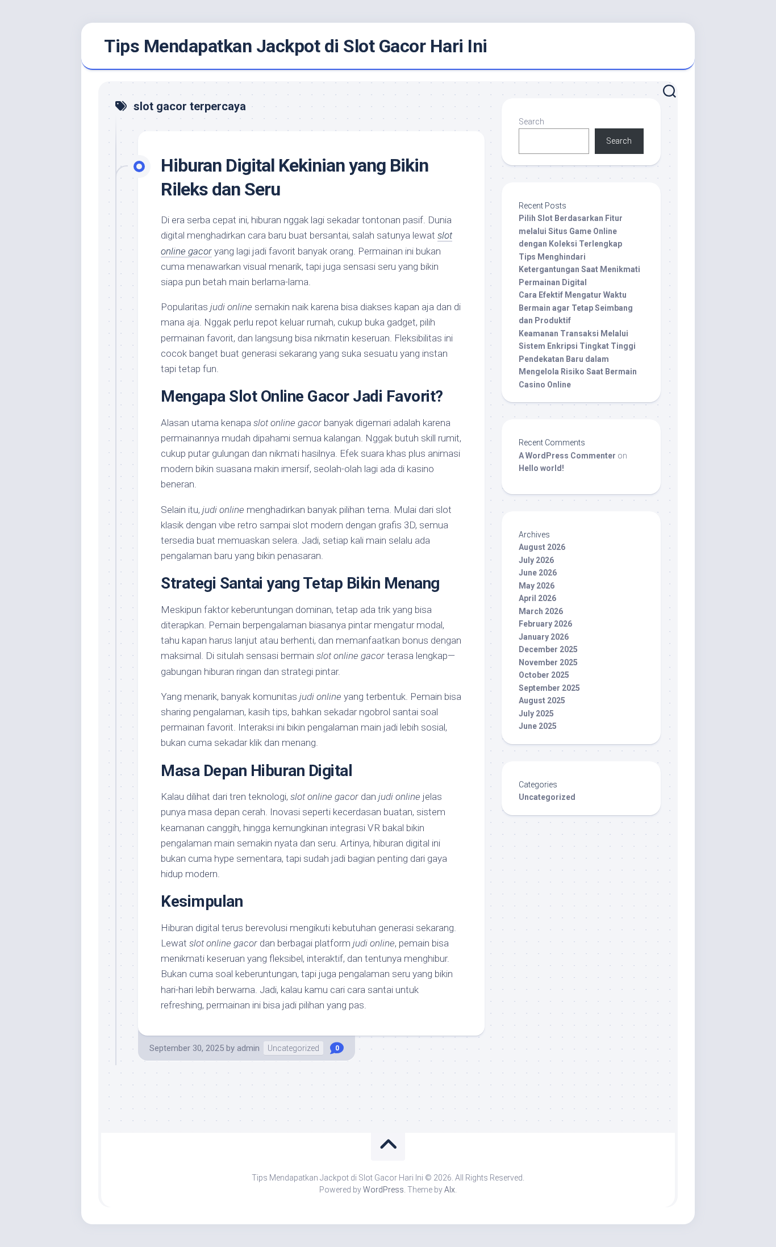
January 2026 (544, 636)
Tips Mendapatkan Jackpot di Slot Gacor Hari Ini (295, 46)
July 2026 (536, 560)
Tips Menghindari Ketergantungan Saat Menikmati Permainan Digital (579, 269)
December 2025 (548, 649)
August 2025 (542, 700)
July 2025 (536, 713)
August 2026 (542, 547)
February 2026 (545, 623)
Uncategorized (293, 1048)
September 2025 (549, 688)
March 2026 (541, 611)
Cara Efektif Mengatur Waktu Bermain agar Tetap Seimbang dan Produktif (576, 307)
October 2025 (544, 674)
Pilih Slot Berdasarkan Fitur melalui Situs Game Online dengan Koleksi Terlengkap (571, 231)
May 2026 (536, 585)
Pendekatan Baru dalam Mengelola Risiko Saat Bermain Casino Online (578, 372)
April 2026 (537, 598)
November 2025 (548, 662)
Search (531, 121)
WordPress (383, 1189)
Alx (449, 1189)
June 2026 (538, 572)
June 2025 (538, 726)
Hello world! (541, 468)
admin (248, 1048)
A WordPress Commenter (567, 455)
